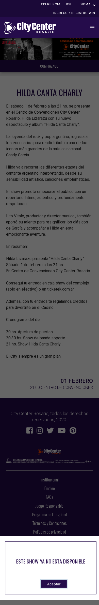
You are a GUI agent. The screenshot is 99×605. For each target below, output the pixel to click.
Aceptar (53, 584)
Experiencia (49, 4)
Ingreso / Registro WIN (74, 13)
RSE (69, 4)
